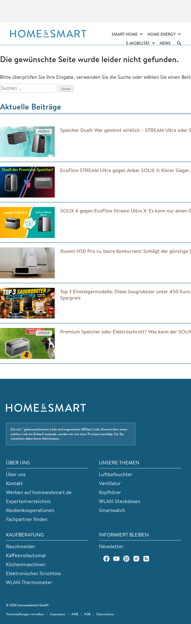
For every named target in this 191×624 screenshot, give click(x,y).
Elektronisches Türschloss (33, 573)
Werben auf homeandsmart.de (39, 492)
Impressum (57, 614)
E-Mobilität (138, 43)
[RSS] (146, 558)
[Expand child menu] (141, 34)
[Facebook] (106, 558)
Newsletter (111, 546)
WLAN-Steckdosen (119, 501)
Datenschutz (105, 614)
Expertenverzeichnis (28, 501)
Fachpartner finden (27, 519)
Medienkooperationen (30, 510)
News (165, 43)
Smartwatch (112, 510)
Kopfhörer (110, 492)
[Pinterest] (126, 558)
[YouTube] (116, 558)
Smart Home (125, 34)
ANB (74, 614)
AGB (87, 614)
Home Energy (161, 34)
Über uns (16, 474)
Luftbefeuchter (116, 474)
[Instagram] (136, 558)
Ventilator (110, 483)
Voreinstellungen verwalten (25, 614)
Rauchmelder (20, 546)
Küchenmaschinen (26, 564)
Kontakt (14, 483)
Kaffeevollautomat (26, 555)
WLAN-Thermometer (29, 582)
